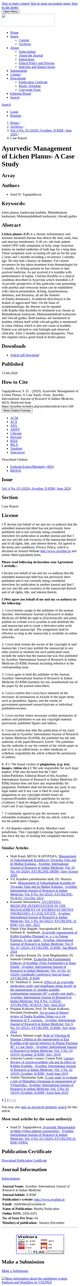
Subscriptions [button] (11, 1178)
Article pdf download (24, 355)
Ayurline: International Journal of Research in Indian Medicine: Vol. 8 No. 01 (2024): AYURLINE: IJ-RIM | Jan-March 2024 (43, 945)
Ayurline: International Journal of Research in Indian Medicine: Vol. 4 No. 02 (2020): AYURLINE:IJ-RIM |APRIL (43, 1136)
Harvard (15, 437)
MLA (14, 444)
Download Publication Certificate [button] (24, 1160)
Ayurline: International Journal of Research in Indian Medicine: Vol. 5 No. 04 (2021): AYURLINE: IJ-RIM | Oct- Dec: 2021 (43, 919)
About (14, 48)
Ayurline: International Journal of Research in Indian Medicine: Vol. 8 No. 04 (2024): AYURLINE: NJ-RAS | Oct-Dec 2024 (43, 892)
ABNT (15, 429)
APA (13, 425)
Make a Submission (15, 1271)
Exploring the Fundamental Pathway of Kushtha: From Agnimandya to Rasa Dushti (43, 963)
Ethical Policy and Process (36, 63)
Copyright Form (30, 90)
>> (14, 1100)
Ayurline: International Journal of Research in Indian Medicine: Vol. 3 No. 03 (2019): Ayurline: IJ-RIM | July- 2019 (43, 1050)
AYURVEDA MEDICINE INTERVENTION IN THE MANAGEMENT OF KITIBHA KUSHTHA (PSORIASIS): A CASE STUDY (41, 907)
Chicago (16, 433)
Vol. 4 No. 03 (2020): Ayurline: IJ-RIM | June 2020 (36, 488)
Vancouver (17, 452)
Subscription (27, 51)
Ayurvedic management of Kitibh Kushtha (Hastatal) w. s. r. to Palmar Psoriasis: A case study (43, 936)
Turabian (16, 448)
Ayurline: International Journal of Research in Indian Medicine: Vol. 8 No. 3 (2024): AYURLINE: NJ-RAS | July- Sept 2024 (40, 1001)
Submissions (18, 70)
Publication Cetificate (33, 82)
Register (15, 115)
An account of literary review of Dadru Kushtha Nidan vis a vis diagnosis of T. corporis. (39, 1016)
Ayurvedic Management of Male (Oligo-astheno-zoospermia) (42, 1129)
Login (14, 112)
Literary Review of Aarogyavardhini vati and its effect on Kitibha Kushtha (43, 1062)
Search (14, 97)
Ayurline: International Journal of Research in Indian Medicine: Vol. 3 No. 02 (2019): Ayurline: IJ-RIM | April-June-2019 (43, 1069)
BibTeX (15, 470)
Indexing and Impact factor (37, 67)
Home (14, 32)
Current (24, 40)
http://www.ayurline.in (55, 551)
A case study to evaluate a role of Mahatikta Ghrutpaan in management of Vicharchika (43, 1081)
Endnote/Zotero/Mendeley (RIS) (32, 467)
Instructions (26, 59)
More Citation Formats (17, 410)
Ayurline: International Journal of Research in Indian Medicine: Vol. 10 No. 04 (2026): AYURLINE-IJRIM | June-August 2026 (44, 869)
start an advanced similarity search (44, 1107)
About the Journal (31, 55)
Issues (14, 36)
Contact (15, 74)
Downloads (18, 78)
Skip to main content (15, 3)
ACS (13, 422)
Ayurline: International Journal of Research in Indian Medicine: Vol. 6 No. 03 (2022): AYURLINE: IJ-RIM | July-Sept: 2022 (43, 1025)
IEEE (14, 441)
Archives (25, 44)
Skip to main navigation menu (50, 3)
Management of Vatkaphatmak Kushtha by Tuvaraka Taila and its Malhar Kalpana (43, 860)
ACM (14, 418)
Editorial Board (20, 93)
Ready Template (30, 86)
